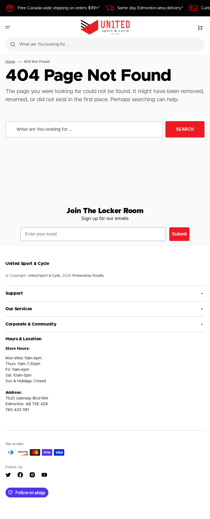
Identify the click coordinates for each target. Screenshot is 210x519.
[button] (8, 27)
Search (185, 129)
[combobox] (105, 44)
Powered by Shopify (88, 276)
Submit (179, 234)
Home (10, 62)
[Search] (13, 44)
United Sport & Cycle (44, 276)
